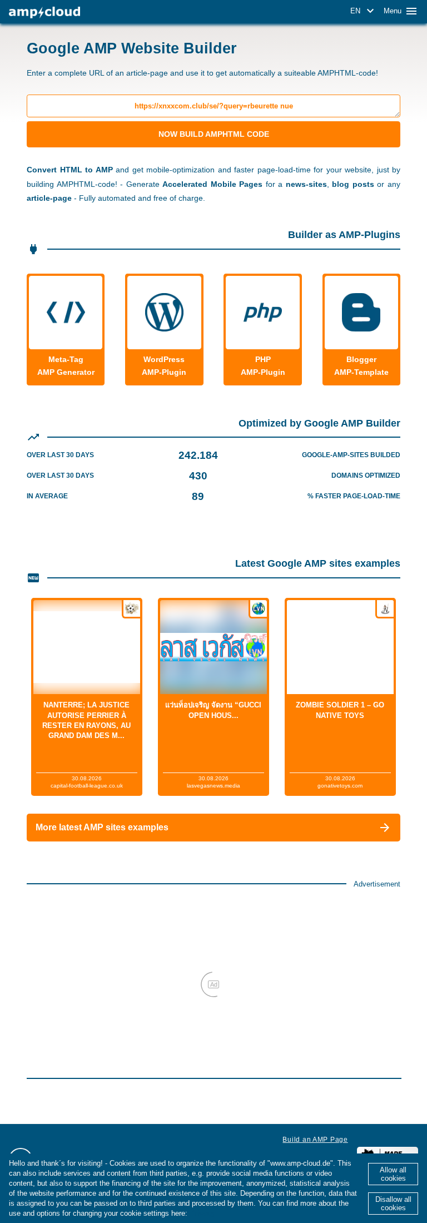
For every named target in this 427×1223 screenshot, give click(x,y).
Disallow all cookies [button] (393, 1203)
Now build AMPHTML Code (213, 134)
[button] (364, 11)
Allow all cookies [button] (393, 1174)
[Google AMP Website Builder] (44, 12)
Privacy (202, 1213)
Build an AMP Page (314, 1139)
